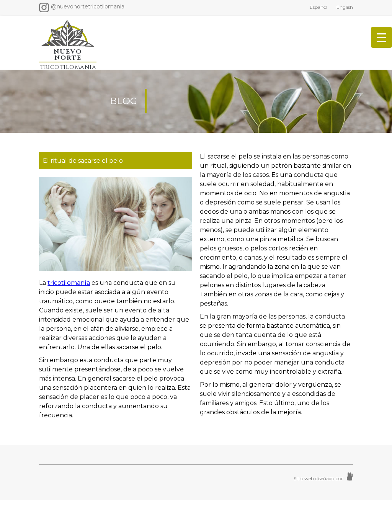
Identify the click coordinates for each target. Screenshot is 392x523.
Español (318, 7)
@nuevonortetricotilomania (87, 6)
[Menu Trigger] (381, 37)
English (344, 7)
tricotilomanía (68, 282)
